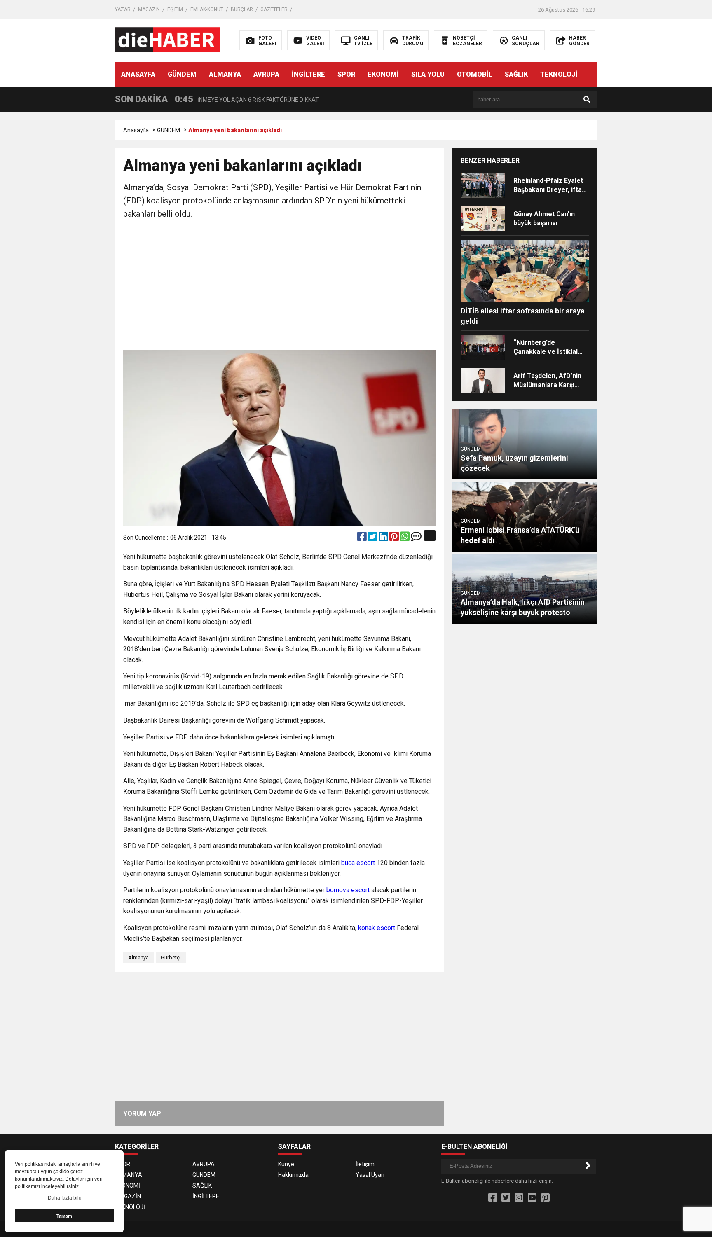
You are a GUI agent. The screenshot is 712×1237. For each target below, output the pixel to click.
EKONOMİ (383, 74)
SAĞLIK (516, 74)
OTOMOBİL (474, 74)
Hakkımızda (293, 1175)
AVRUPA (266, 74)
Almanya (138, 957)
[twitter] (373, 538)
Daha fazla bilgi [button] (65, 1198)
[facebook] (362, 538)
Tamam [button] (64, 1216)
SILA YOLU (428, 74)
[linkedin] (384, 538)
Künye (286, 1164)
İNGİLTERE (308, 74)
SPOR (346, 74)
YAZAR (123, 9)
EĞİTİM (175, 9)
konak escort (376, 928)
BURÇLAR (242, 9)
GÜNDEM (182, 74)
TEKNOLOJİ (559, 74)
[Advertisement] (279, 286)
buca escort (358, 863)
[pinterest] (394, 538)
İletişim (365, 1164)
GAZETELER (274, 9)
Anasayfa (136, 130)
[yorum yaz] (416, 538)
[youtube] (532, 1198)
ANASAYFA (138, 74)
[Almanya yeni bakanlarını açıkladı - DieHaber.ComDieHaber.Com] (167, 40)
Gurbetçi (171, 957)
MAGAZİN (149, 9)
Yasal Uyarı (370, 1175)
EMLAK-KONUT (206, 9)
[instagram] (519, 1198)
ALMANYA (225, 74)
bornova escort (348, 890)
